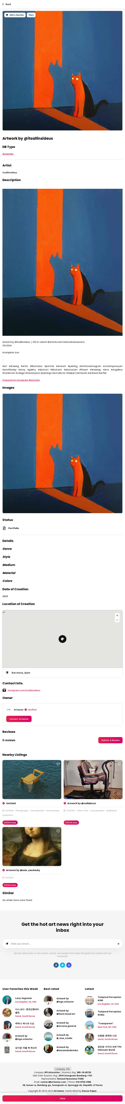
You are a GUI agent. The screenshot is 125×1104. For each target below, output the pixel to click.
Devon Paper (89, 1090)
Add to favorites (16, 15)
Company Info (62, 1068)
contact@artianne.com (53, 1081)
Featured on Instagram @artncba (21, 380)
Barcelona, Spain (21, 672)
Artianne (25, 709)
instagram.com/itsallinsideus (24, 690)
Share (31, 15)
